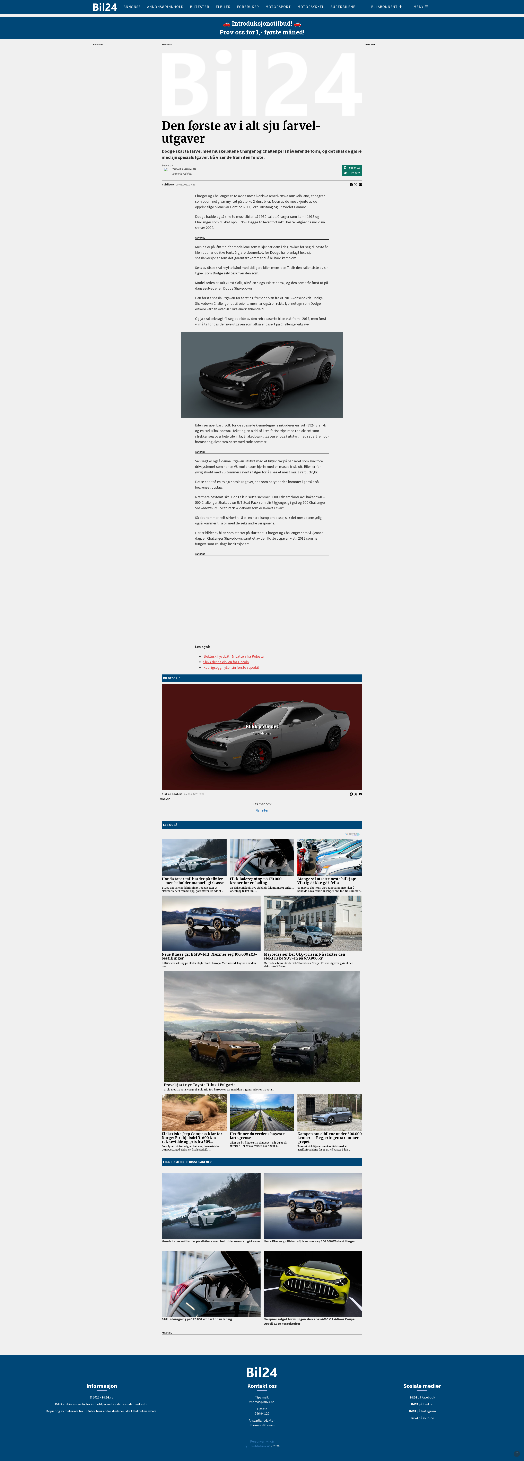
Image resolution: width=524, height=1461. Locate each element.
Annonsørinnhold (165, 6)
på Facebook (422, 1397)
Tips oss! (354, 173)
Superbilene (343, 6)
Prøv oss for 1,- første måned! (262, 32)
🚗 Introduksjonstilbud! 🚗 (262, 23)
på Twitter (422, 1404)
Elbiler (223, 6)
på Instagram (422, 1411)
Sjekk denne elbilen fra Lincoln (226, 662)
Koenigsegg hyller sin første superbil (231, 667)
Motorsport (278, 6)
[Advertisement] (262, 597)
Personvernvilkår (262, 1441)
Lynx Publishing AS (258, 1446)
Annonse (132, 6)
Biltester (199, 6)
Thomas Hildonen (261, 1425)
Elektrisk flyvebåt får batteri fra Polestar (234, 656)
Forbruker (248, 6)
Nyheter (262, 810)
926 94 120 (354, 168)
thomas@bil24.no (261, 1402)
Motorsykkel (310, 6)
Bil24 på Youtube (422, 1418)
